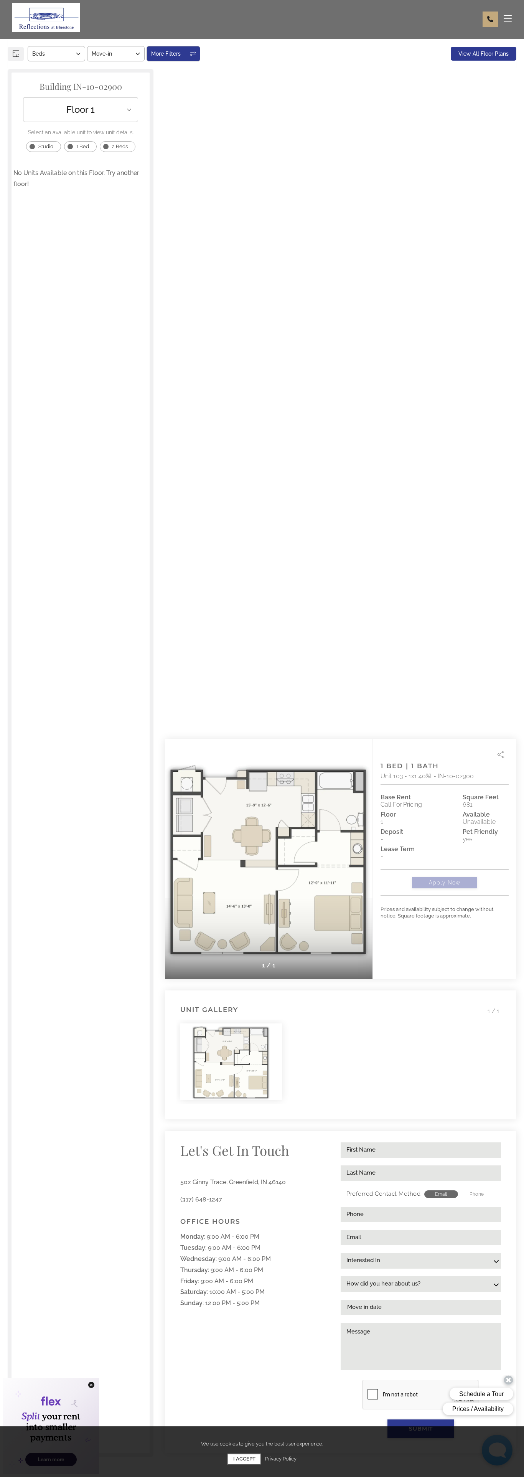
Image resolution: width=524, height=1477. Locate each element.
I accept (244, 1459)
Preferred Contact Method (383, 1193)
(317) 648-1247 (201, 1199)
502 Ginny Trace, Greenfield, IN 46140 (233, 1182)
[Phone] (490, 19)
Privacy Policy (281, 1459)
